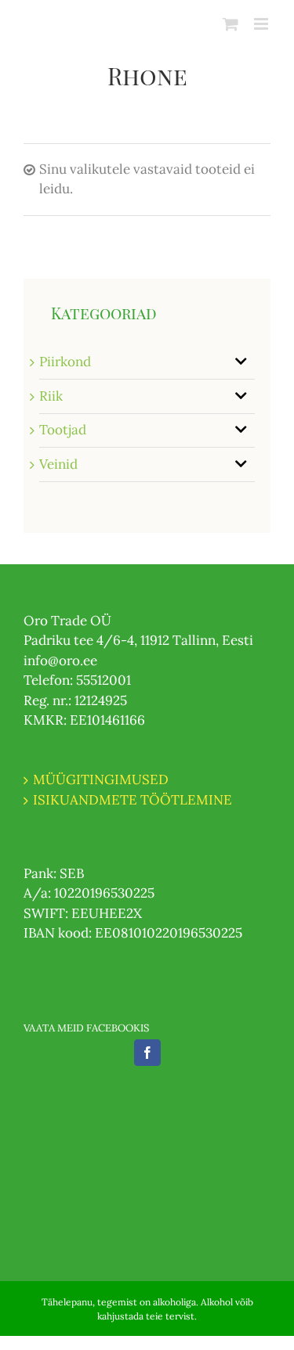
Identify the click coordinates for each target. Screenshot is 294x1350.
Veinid (58, 464)
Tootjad (62, 429)
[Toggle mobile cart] (230, 24)
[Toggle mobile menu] (262, 24)
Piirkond (65, 361)
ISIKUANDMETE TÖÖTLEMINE (132, 799)
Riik (51, 396)
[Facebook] (147, 1052)
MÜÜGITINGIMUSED (101, 779)
